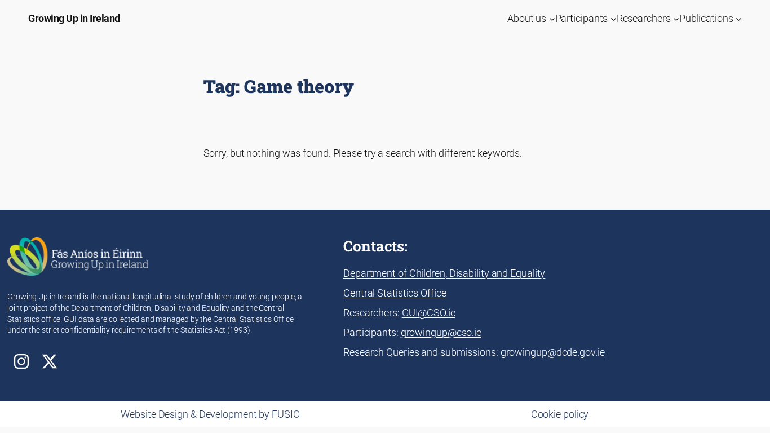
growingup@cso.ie (441, 332)
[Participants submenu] (613, 18)
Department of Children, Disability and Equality (444, 273)
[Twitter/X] (49, 361)
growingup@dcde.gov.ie (553, 352)
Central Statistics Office (394, 293)
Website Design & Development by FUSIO (210, 414)
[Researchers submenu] (676, 18)
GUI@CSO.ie (428, 313)
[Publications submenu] (739, 18)
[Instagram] (21, 361)
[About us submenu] (552, 18)
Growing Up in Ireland (74, 18)
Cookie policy (560, 414)
